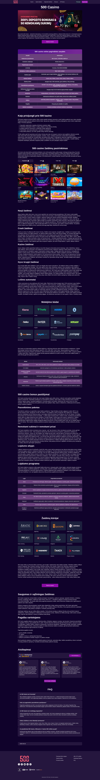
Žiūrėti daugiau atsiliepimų (50, 680)
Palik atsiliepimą (75, 655)
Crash (57, 160)
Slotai (73, 160)
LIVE (41, 160)
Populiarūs (24, 160)
